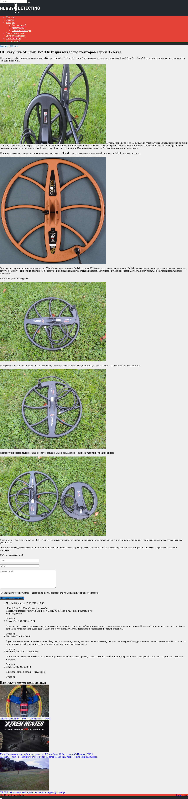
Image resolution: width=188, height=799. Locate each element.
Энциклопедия (13, 38)
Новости (10, 17)
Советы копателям (15, 33)
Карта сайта (182, 795)
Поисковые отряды (21, 30)
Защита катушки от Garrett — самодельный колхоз (25, 718)
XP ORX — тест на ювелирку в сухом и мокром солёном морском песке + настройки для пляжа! (48, 757)
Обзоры (10, 20)
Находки (10, 22)
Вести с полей (19, 25)
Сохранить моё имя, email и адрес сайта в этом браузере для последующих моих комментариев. (51, 593)
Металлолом (18, 28)
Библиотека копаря (15, 35)
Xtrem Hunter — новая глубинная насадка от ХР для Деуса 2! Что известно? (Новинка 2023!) (46, 754)
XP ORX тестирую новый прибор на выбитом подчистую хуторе (32, 792)
